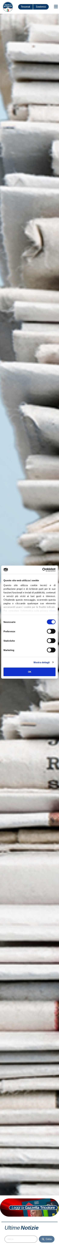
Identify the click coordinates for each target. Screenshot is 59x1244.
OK (29, 671)
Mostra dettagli (42, 662)
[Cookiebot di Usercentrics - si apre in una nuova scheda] (42, 570)
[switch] (51, 631)
